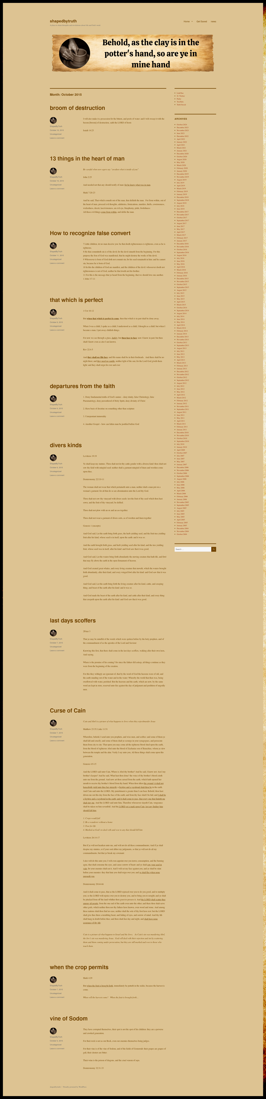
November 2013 (183, 339)
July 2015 (180, 293)
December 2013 (183, 336)
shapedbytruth (63, 21)
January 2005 (182, 525)
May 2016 (181, 264)
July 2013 (180, 351)
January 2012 (182, 403)
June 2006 (181, 485)
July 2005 (180, 511)
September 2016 (183, 252)
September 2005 (183, 505)
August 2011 (181, 412)
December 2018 (183, 197)
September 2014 (183, 310)
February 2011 (182, 426)
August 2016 (181, 255)
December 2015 (183, 278)
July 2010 (180, 444)
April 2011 (181, 421)
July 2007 (180, 455)
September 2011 (183, 409)
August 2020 (181, 159)
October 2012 (182, 377)
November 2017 (183, 214)
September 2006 (183, 476)
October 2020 (182, 156)
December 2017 (183, 211)
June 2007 (181, 458)
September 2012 (183, 380)
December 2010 (183, 432)
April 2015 (181, 301)
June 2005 (181, 514)
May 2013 (181, 357)
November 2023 (183, 130)
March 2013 (181, 362)
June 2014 (181, 319)
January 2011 (182, 429)
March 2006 (181, 493)
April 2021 (181, 145)
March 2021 (181, 148)
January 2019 (182, 194)
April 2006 (181, 490)
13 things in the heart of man (87, 158)
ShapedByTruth (56, 126)
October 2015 (182, 284)
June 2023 (181, 133)
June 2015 (181, 296)
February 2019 (182, 191)
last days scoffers (73, 620)
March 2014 (181, 328)
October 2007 (182, 453)
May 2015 (181, 299)
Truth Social (181, 104)
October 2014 (182, 307)
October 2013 (182, 342)
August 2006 (181, 479)
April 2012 (181, 394)
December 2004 (183, 528)
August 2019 (181, 179)
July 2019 (180, 182)
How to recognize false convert (90, 233)
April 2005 (181, 519)
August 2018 (181, 203)
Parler (179, 99)
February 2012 (182, 400)
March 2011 (181, 424)
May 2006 (181, 487)
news (213, 21)
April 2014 (181, 325)
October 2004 (182, 534)
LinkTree (180, 93)
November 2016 (183, 246)
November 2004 (183, 531)
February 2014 (182, 331)
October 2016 (182, 249)
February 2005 (182, 522)
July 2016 (180, 258)
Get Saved (202, 21)
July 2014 (180, 316)
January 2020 (182, 171)
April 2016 (181, 267)
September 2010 (183, 441)
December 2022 (183, 136)
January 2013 (182, 368)
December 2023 (183, 127)
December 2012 (183, 371)
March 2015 (181, 304)
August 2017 (181, 223)
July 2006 (180, 482)
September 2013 (183, 345)
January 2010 (182, 447)
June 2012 (181, 389)
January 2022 (182, 142)
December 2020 (183, 153)
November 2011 (183, 406)
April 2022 (181, 139)
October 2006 (182, 473)
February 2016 (182, 272)
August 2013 (181, 348)
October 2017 (182, 217)
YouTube (180, 101)
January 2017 (182, 240)
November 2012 (183, 374)
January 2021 (182, 150)
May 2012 (181, 392)
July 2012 (180, 386)
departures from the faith (82, 386)
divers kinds (66, 445)
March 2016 (181, 270)
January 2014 (182, 333)
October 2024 (182, 124)
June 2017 (181, 226)
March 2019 (181, 188)
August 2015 (181, 290)
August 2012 (181, 383)
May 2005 (181, 516)
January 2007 (182, 464)
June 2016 (181, 261)
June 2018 (181, 209)
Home (187, 21)
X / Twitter (181, 96)
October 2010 (182, 438)
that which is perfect (76, 300)
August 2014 (181, 313)
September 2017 (183, 220)
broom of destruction (77, 108)
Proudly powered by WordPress (74, 1087)
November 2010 (183, 435)
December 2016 (183, 243)
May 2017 (181, 229)
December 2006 (183, 467)
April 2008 (181, 450)
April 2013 (181, 360)
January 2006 (182, 499)
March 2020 (181, 165)
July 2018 (180, 206)
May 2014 (181, 322)
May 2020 (181, 162)
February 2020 (182, 168)
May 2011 (181, 418)
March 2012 (181, 397)
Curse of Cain (68, 710)
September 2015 (183, 287)
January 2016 (182, 275)
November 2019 (183, 177)
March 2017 (181, 235)
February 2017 (182, 238)
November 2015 (183, 281)
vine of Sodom (69, 1018)
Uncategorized (55, 134)
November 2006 (183, 470)
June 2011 (181, 415)
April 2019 (181, 185)
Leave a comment (57, 138)
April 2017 (181, 232)
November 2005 (183, 502)
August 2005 (181, 508)
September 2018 (183, 200)
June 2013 (181, 354)
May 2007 (181, 461)
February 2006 (182, 496)
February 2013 (182, 365)
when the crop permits (79, 967)
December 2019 (183, 174)
